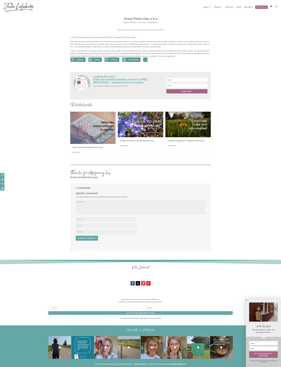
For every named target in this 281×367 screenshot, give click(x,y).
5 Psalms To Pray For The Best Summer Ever (137, 141)
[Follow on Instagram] (143, 283)
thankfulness (153, 22)
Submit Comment (87, 238)
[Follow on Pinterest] (148, 283)
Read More (76, 152)
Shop (238, 7)
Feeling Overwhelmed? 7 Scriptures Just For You (186, 141)
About (206, 7)
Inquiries (248, 7)
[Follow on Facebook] (132, 283)
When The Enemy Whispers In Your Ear (87, 147)
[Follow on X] (138, 283)
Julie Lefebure (131, 22)
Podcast (229, 7)
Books (217, 7)
